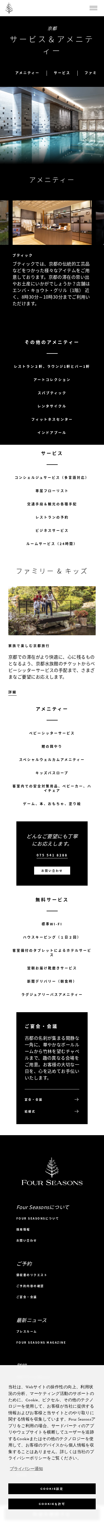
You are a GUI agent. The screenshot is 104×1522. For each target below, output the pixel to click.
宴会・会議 (34, 1100)
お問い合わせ (52, 871)
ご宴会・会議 (26, 1297)
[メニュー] (93, 8)
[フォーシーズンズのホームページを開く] (9, 8)
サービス (62, 73)
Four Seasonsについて (37, 1218)
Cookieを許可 (52, 1504)
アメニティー (27, 73)
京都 (52, 28)
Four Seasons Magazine (41, 1342)
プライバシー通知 (26, 1469)
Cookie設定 (52, 1489)
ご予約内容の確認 (30, 1286)
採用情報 (23, 1229)
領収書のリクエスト (32, 1275)
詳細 (100, 325)
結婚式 (30, 1111)
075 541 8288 (52, 855)
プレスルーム (26, 1331)
